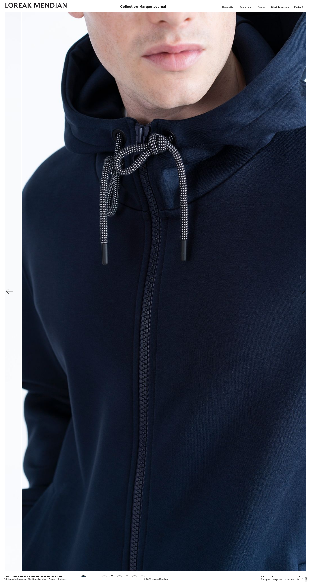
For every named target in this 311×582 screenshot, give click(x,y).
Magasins (277, 579)
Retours (62, 579)
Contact (289, 579)
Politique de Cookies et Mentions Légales (25, 579)
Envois (52, 579)
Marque (145, 6)
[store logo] (36, 5)
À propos (265, 579)
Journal (160, 6)
